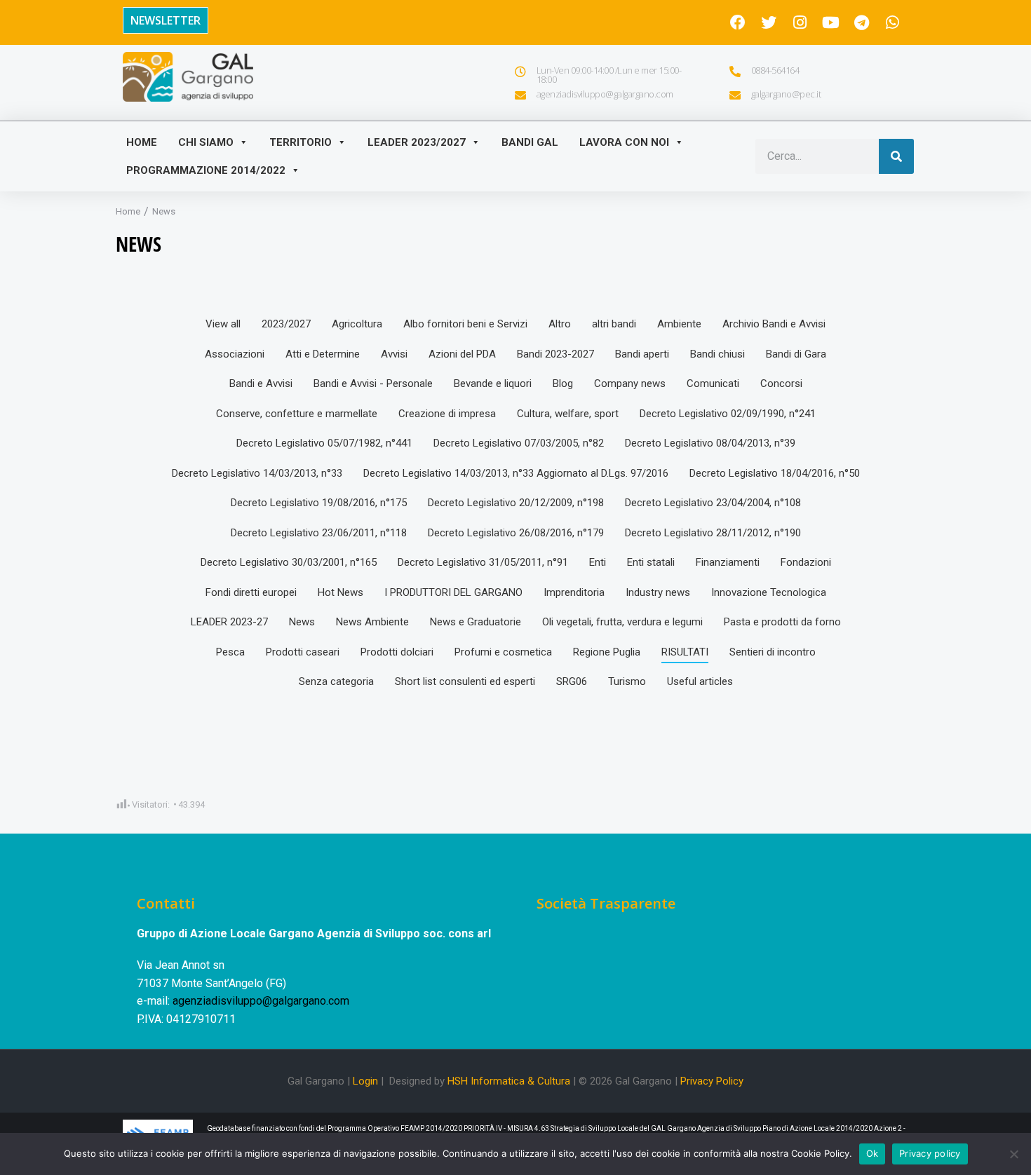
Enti (597, 562)
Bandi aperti (642, 354)
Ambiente (679, 324)
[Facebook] (737, 22)
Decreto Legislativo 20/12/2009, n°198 (516, 502)
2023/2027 (286, 324)
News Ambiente (372, 622)
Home (141, 142)
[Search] (896, 156)
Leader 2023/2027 (417, 142)
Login (365, 1081)
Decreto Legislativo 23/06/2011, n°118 (319, 533)
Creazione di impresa (447, 413)
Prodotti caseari (302, 652)
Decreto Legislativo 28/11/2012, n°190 (713, 533)
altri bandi (614, 324)
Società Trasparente (606, 903)
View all (223, 324)
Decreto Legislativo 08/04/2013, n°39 (710, 443)
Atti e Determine (322, 354)
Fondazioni (806, 562)
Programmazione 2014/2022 (205, 170)
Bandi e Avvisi (260, 383)
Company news (630, 383)
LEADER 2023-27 (229, 622)
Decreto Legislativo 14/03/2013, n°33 (257, 473)
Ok (872, 1153)
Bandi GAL (529, 142)
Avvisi (394, 354)
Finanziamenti (728, 562)
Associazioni (234, 354)
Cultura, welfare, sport (568, 413)
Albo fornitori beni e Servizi (465, 324)
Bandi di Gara (796, 354)
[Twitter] (768, 22)
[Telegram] (861, 22)
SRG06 (571, 681)
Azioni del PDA (462, 354)
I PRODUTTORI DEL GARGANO (453, 592)
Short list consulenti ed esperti (465, 681)
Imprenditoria (574, 592)
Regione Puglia (606, 652)
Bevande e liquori (493, 383)
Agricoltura (357, 324)
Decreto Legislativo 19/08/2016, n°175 (319, 502)
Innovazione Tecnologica (768, 592)
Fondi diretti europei (251, 592)
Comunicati (713, 383)
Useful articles (700, 681)
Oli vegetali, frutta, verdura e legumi (622, 622)
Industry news (658, 592)
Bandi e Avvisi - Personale (373, 383)
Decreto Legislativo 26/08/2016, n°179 (516, 533)
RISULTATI (684, 652)
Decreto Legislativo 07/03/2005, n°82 (518, 443)
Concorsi (781, 383)
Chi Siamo (206, 142)
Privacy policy (930, 1153)
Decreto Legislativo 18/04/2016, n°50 (774, 473)
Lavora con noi (624, 142)
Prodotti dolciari (396, 652)
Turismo (627, 681)
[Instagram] (799, 22)
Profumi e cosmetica (503, 652)
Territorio (300, 142)
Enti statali (651, 562)
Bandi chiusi (717, 354)
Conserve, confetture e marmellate (296, 413)
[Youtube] (830, 22)
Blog (563, 383)
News (302, 622)
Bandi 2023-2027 (555, 354)
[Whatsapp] (892, 22)
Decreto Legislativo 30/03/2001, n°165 (289, 562)
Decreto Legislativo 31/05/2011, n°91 (483, 562)
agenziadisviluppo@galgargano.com (261, 1000)
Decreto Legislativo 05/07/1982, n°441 (324, 443)
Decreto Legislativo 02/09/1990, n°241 (728, 413)
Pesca (230, 652)
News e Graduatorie (475, 622)
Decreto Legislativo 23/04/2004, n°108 (713, 502)
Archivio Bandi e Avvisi (774, 324)
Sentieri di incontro (772, 652)
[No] (1013, 1154)
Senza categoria (336, 681)
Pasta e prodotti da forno (782, 622)
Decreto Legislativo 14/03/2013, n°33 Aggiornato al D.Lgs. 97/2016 (515, 473)
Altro (559, 324)
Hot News (340, 592)
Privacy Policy (711, 1081)
